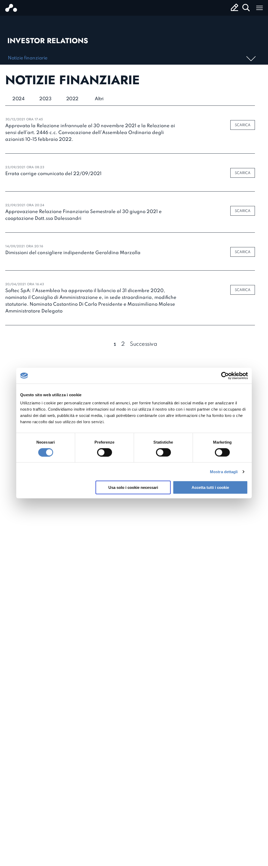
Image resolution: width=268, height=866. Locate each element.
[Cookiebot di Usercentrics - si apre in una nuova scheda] (225, 375)
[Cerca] (246, 7)
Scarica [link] (242, 125)
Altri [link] (99, 99)
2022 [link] (72, 99)
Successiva (143, 344)
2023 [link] (45, 99)
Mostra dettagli (224, 471)
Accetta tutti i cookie (210, 487)
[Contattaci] (234, 7)
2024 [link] (18, 99)
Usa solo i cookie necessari (133, 487)
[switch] (104, 452)
